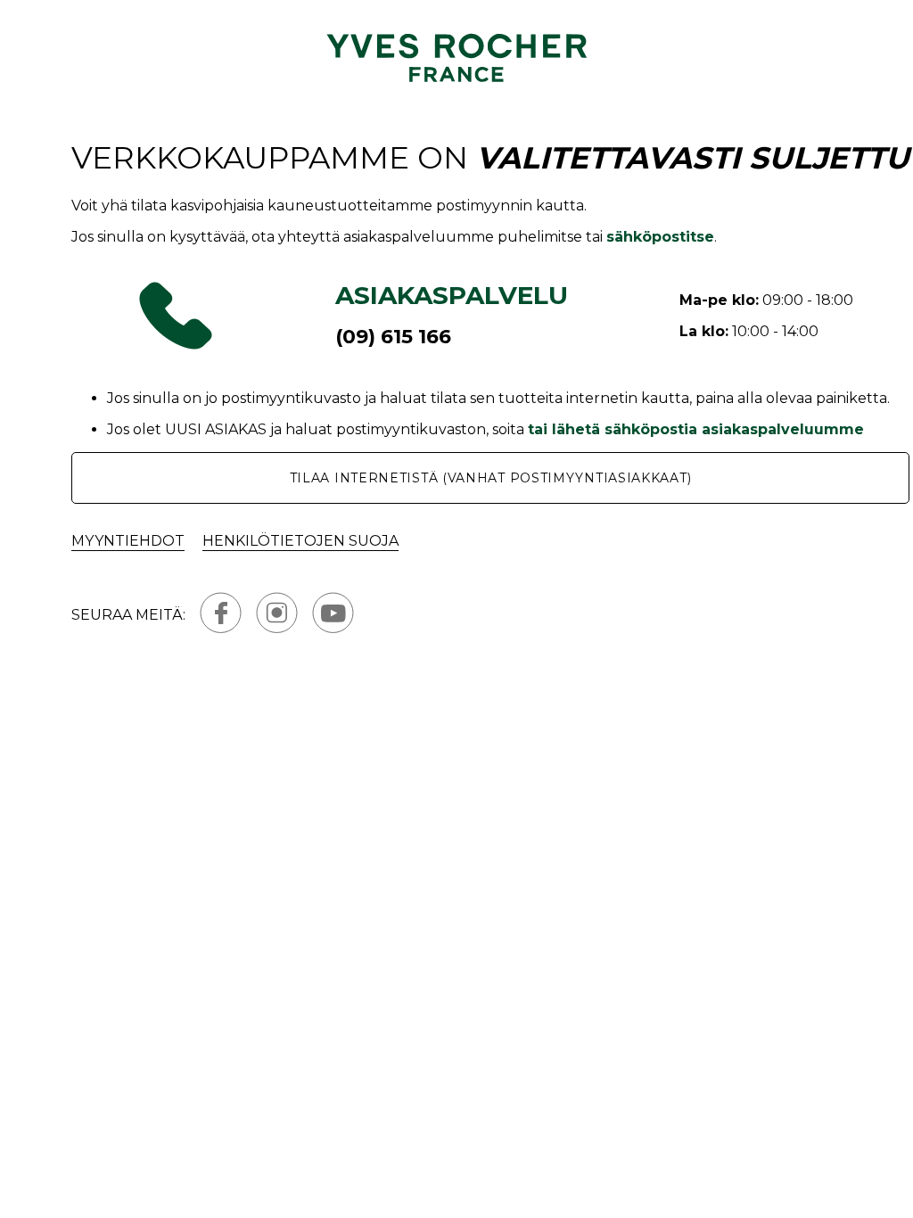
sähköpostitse (660, 236)
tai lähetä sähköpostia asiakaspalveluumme (696, 429)
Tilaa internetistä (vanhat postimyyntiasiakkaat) (491, 478)
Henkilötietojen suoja (300, 540)
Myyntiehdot (128, 540)
